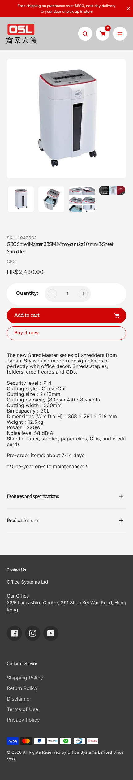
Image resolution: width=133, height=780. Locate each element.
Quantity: (27, 293)
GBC (11, 261)
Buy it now (26, 333)
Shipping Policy (25, 678)
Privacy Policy (23, 720)
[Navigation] (120, 34)
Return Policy (22, 688)
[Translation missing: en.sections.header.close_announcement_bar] (128, 9)
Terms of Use (22, 709)
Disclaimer (19, 699)
